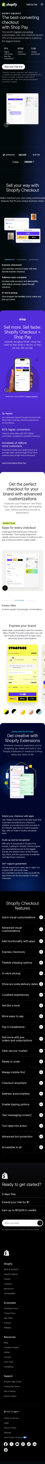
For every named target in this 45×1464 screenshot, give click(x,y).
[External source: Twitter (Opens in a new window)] (11, 1444)
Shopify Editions (11, 1274)
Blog (6, 1342)
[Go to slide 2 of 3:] (22, 260)
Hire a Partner (10, 1391)
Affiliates (7, 1327)
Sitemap (7, 1432)
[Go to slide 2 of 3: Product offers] (19, 597)
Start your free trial (13, 67)
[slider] (20, 586)
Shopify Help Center (12, 1381)
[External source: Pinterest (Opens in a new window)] (6, 1450)
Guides (7, 1352)
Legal (6, 1422)
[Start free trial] (40, 1222)
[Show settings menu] (36, 586)
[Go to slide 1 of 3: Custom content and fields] (7, 597)
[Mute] (31, 586)
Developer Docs (11, 1308)
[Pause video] (6, 125)
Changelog (8, 1366)
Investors (8, 1283)
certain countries (32, 393)
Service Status (10, 1396)
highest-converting (23, 32)
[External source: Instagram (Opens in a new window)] (23, 1444)
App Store (8, 1318)
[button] (42, 4)
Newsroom (8, 1288)
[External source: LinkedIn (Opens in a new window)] (34, 1444)
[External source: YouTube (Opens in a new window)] (17, 1444)
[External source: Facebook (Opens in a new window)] (6, 1444)
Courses (7, 1357)
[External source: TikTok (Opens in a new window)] (29, 1444)
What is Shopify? (11, 1269)
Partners (7, 1322)
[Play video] (5, 585)
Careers (7, 1279)
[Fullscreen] (41, 586)
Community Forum (12, 1386)
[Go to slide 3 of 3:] (34, 260)
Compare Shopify (11, 1347)
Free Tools (8, 1361)
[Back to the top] (6, 1253)
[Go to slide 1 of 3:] (10, 260)
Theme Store (9, 1313)
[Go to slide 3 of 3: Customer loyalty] (31, 597)
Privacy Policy (10, 1427)
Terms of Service (11, 1418)
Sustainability (9, 1293)
